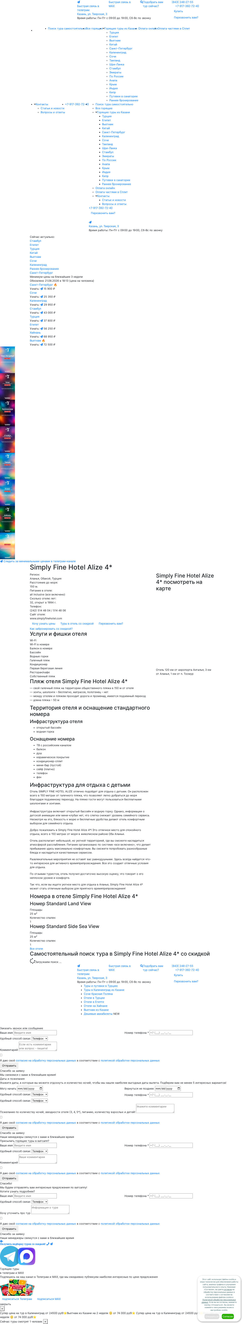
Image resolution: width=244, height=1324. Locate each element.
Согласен (228, 1316)
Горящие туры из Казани (120, 28)
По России (116, 76)
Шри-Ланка (116, 64)
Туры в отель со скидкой (77, 623)
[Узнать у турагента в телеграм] (42, 288)
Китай (113, 44)
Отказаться (211, 1316)
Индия (113, 88)
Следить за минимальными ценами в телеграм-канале (39, 561)
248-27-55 (182, 2)
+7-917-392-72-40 (187, 6)
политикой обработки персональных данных (130, 1060)
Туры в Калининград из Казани (104, 989)
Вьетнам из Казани (96, 1009)
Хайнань (35, 332)
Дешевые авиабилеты (98, 1013)
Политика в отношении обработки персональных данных (102, 1022)
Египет (113, 36)
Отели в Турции (94, 997)
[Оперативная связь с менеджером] (51, 1244)
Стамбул (115, 68)
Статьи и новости (52, 108)
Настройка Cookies (137, 1022)
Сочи (112, 56)
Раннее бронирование (123, 100)
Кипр (112, 92)
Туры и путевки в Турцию (101, 985)
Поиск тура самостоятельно (67, 28)
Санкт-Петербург (120, 48)
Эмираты (115, 72)
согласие (228, 1289)
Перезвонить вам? (186, 17)
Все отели (36, 948)
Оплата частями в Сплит (174, 28)
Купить (178, 11)
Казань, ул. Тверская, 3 (92, 14)
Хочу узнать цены (43, 623)
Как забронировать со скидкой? (51, 628)
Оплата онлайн (148, 28)
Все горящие (94, 28)
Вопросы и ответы (53, 112)
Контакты (42, 104)
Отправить (9, 1065)
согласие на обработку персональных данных (46, 1060)
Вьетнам (115, 40)
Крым (113, 84)
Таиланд (114, 60)
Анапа (113, 80)
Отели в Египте (94, 1001)
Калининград (117, 52)
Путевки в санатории (123, 96)
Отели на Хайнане (95, 1005)
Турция (114, 32)
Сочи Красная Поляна (98, 993)
